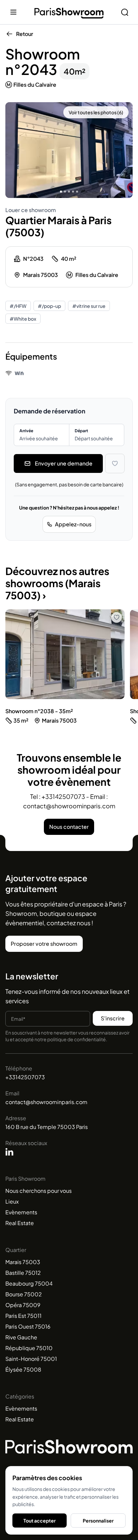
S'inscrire (113, 1018)
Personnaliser (98, 1520)
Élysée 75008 (23, 1369)
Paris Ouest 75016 (28, 1326)
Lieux (12, 1201)
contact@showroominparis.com (46, 1101)
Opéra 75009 (23, 1304)
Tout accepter (39, 1520)
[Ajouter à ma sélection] (115, 463)
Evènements (21, 1212)
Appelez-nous (73, 524)
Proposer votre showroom (44, 943)
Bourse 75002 (23, 1294)
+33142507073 (25, 1077)
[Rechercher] (125, 12)
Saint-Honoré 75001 (31, 1358)
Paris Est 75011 (23, 1315)
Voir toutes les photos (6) (96, 112)
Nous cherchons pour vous (38, 1190)
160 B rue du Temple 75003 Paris (46, 1126)
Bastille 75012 (23, 1272)
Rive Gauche (21, 1337)
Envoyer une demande (63, 463)
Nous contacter (69, 826)
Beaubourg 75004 (29, 1283)
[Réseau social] (9, 1152)
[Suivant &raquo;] (125, 150)
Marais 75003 (22, 1261)
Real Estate (19, 1222)
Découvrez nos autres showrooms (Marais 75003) (57, 583)
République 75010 (29, 1347)
